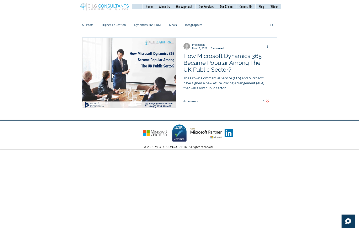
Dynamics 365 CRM (147, 25)
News (173, 25)
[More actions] (268, 46)
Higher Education (114, 25)
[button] (245, 6)
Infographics (194, 25)
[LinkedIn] (229, 133)
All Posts (87, 25)
